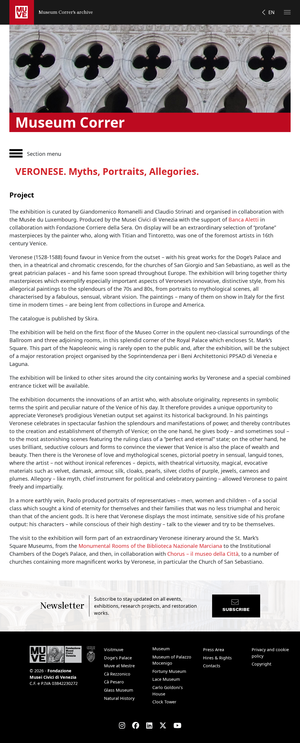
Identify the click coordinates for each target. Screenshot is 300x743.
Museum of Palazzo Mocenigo (171, 660)
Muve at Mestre (119, 665)
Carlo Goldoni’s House (167, 691)
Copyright (261, 664)
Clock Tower (164, 702)
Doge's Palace (118, 658)
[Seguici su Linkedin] (149, 725)
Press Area (213, 649)
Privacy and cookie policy (270, 653)
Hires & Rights (217, 658)
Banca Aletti (244, 219)
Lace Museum (166, 679)
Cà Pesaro (114, 682)
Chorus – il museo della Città (202, 553)
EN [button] (271, 12)
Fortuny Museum (169, 671)
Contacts (211, 665)
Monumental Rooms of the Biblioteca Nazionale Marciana (150, 545)
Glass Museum (118, 690)
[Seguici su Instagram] (122, 725)
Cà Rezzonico (117, 674)
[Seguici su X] (162, 725)
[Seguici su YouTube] (177, 725)
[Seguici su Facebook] (135, 725)
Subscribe (236, 609)
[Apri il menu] (287, 12)
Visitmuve (113, 649)
